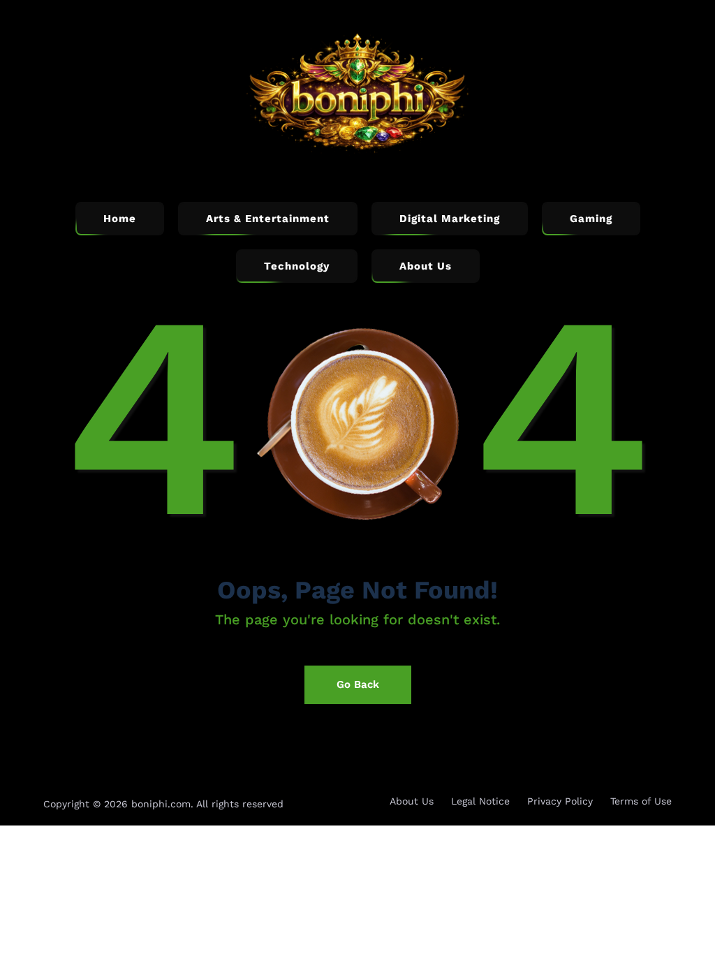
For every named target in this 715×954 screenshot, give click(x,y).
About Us (412, 801)
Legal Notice (480, 801)
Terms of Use (641, 801)
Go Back (358, 684)
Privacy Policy (560, 801)
